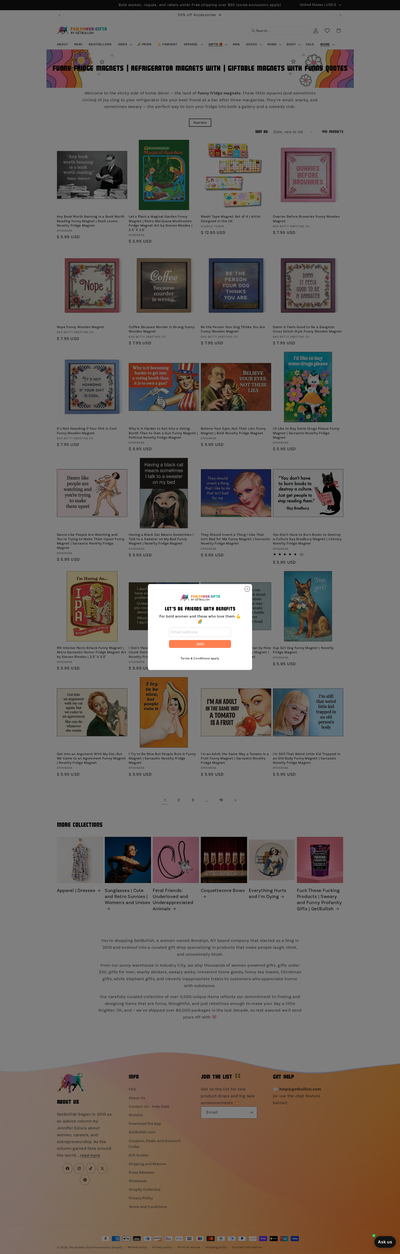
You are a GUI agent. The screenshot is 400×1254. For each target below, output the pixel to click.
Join (200, 644)
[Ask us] (385, 1242)
